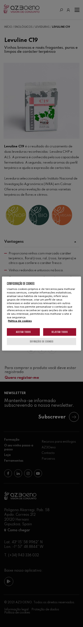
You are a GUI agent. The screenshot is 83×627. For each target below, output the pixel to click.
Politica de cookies (20, 321)
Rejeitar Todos (60, 332)
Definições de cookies (41, 341)
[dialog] (41, 313)
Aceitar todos (23, 332)
